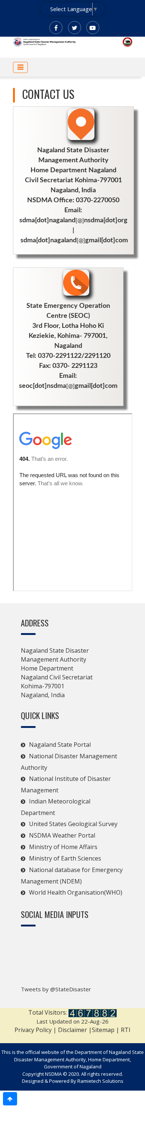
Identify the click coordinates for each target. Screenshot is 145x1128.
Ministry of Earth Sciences (65, 858)
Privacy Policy (33, 1030)
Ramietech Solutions (100, 1081)
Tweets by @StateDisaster (56, 989)
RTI (125, 1030)
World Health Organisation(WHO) (75, 892)
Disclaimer (72, 1030)
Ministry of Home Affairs (63, 847)
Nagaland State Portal (60, 745)
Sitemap (104, 1030)
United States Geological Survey (73, 824)
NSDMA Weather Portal (62, 835)
